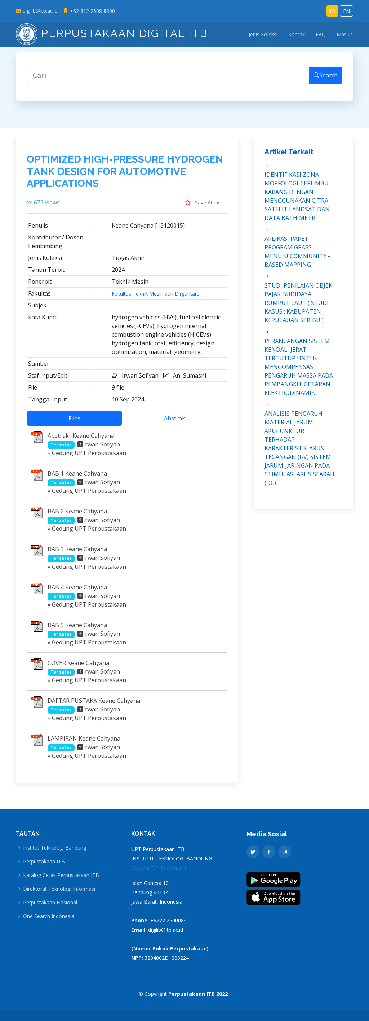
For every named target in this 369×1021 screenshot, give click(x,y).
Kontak (296, 34)
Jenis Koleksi (263, 34)
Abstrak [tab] (174, 418)
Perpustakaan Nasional (50, 902)
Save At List (208, 202)
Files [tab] (74, 418)
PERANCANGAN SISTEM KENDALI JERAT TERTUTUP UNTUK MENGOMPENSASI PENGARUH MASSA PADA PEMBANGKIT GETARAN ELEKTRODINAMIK (298, 367)
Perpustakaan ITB (44, 861)
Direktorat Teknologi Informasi (59, 888)
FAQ (321, 34)
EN (346, 11)
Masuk (344, 34)
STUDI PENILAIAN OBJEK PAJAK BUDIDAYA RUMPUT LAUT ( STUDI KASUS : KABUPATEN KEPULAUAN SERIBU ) (298, 303)
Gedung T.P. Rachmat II (158, 867)
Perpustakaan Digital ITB (122, 33)
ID (332, 11)
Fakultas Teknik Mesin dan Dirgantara (156, 293)
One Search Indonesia (48, 916)
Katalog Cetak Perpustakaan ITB (61, 875)
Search (328, 75)
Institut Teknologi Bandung (54, 847)
